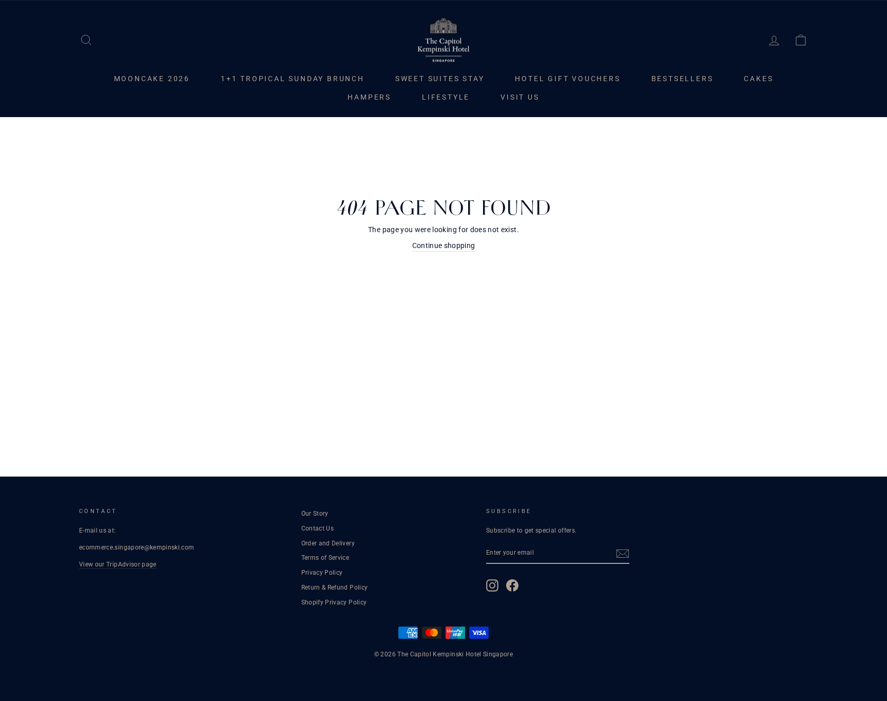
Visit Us (519, 97)
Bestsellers (682, 78)
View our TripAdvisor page (118, 564)
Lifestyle (446, 97)
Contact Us (317, 528)
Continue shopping (443, 245)
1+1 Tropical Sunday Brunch (292, 78)
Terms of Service (325, 557)
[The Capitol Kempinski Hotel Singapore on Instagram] (492, 585)
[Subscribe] (622, 553)
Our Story (315, 513)
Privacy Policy (322, 572)
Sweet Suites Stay (440, 78)
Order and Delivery (328, 543)
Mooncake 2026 (152, 78)
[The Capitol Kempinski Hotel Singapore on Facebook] (512, 585)
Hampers (369, 97)
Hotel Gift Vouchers (567, 78)
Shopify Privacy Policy (334, 602)
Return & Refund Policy (334, 587)
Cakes (758, 78)
